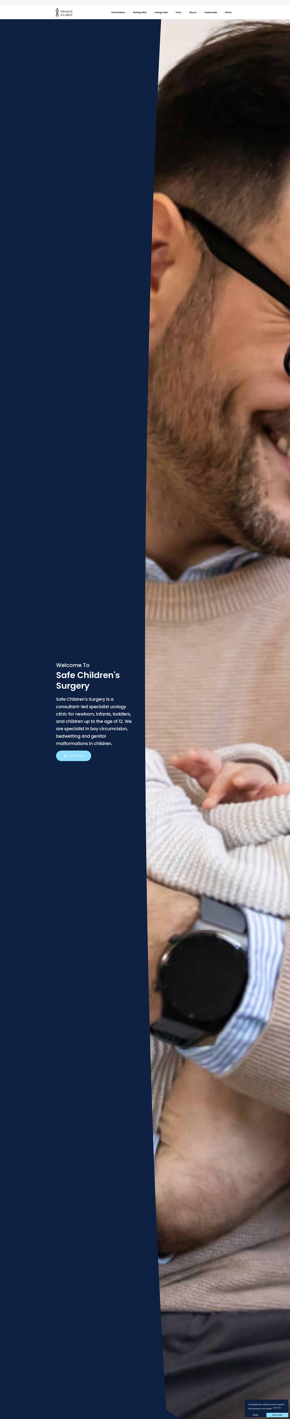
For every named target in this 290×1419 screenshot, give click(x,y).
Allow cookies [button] (277, 1415)
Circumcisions (118, 12)
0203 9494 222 (75, 755)
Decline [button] (255, 1415)
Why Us (192, 12)
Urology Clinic (161, 12)
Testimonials (210, 12)
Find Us (228, 12)
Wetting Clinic (140, 12)
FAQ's (178, 12)
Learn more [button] (277, 1407)
